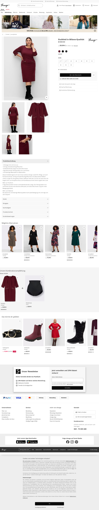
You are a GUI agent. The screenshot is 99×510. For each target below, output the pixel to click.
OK (49, 503)
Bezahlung (28, 417)
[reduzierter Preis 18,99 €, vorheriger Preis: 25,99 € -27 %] (12, 332)
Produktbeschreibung (9, 161)
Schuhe (35, 12)
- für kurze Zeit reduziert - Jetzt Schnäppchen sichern (47, 31)
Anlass (55, 12)
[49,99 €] (34, 288)
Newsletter (53, 411)
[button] (2, 34)
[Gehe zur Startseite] (5, 5)
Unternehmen (6, 407)
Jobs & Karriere (6, 415)
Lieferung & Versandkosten (33, 419)
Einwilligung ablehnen (40, 507)
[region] (49, 483)
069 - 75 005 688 (80, 429)
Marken (61, 12)
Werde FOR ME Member (56, 419)
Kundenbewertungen (8, 216)
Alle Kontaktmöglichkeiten (84, 417)
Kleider (7, 34)
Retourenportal (30, 415)
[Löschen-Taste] (41, 5)
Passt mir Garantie (55, 421)
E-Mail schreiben (81, 412)
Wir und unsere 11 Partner (29, 461)
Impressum (55, 449)
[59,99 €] (12, 238)
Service (28, 407)
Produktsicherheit (8, 212)
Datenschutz (39, 449)
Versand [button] (76, 45)
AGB (33, 449)
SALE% (7, 9)
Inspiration (49, 12)
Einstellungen (60, 507)
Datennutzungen (70, 461)
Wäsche (15, 12)
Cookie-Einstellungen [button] (72, 449)
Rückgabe (5, 203)
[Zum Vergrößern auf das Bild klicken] (46, 97)
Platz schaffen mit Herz (8, 419)
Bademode (22, 12)
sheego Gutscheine (55, 415)
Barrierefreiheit (47, 449)
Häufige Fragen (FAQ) (31, 421)
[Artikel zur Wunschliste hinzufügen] (94, 75)
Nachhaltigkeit (7, 208)
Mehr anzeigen (70, 384)
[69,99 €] (76, 238)
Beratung (41, 12)
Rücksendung (29, 413)
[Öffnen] (95, 30)
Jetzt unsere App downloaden (27, 438)
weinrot (60, 54)
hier (73, 468)
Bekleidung (8, 12)
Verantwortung (6, 413)
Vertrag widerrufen (24, 449)
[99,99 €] (33, 238)
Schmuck (29, 12)
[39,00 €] (55, 332)
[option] (59, 51)
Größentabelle (63, 69)
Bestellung (29, 411)
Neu (2, 12)
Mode (2, 9)
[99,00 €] (76, 332)
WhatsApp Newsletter (56, 413)
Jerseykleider (14, 34)
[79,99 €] (55, 238)
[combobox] (33, 5)
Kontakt (76, 407)
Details (5, 199)
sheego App (53, 417)
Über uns (4, 411)
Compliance (5, 417)
